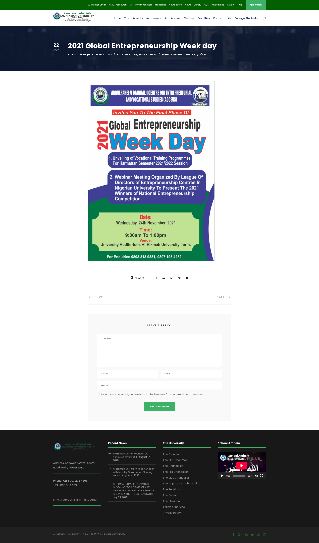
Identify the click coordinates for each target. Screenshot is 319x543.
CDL (206, 4)
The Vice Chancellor (176, 478)
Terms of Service (174, 507)
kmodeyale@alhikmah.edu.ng (92, 54)
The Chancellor (173, 466)
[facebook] (233, 535)
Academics (153, 18)
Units (228, 18)
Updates (189, 54)
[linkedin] (246, 535)
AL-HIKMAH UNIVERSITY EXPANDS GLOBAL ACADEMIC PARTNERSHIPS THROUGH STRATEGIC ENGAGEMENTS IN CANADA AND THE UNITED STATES (133, 489)
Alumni (230, 4)
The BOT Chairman (175, 460)
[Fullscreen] (261, 475)
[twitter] (252, 535)
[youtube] (258, 535)
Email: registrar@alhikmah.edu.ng (75, 500)
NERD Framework (118, 4)
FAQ (240, 4)
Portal (217, 18)
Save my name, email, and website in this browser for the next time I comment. (152, 394)
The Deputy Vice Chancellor (181, 483)
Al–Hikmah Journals (141, 4)
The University (133, 18)
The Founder (171, 454)
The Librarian (171, 501)
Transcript (160, 4)
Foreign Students (246, 18)
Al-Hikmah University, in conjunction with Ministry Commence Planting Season (134, 472)
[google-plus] (240, 535)
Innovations (218, 4)
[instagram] (264, 535)
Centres (189, 18)
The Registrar (171, 489)
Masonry (131, 54)
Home (117, 18)
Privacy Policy (172, 513)
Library (197, 4)
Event (166, 54)
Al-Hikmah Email (97, 4)
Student (177, 54)
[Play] (222, 475)
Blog (120, 54)
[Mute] (256, 475)
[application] (242, 465)
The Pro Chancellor (175, 472)
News (188, 4)
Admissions (172, 18)
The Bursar (170, 495)
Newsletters (175, 4)
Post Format (148, 54)
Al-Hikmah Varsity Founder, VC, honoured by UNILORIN (131, 455)
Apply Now (256, 4)
